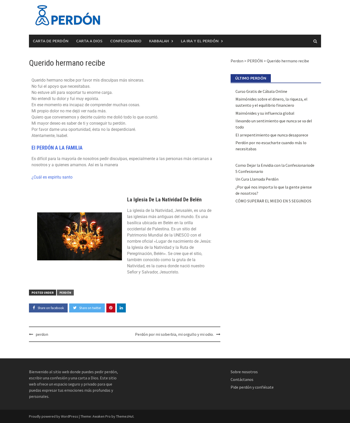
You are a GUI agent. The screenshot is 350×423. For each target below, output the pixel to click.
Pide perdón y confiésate (252, 387)
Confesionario (125, 41)
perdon (42, 334)
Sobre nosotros (244, 371)
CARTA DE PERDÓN (50, 41)
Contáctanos (242, 379)
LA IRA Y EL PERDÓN (200, 41)
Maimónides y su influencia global (264, 113)
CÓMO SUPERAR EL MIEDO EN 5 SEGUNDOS (273, 200)
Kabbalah (159, 41)
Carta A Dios (89, 41)
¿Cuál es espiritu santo (52, 177)
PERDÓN (65, 292)
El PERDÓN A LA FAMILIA (60, 148)
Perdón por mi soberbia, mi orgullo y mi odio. (174, 334)
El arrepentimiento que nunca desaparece (271, 134)
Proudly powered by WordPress (53, 416)
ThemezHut (124, 416)
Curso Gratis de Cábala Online (261, 91)
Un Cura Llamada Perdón (257, 179)
